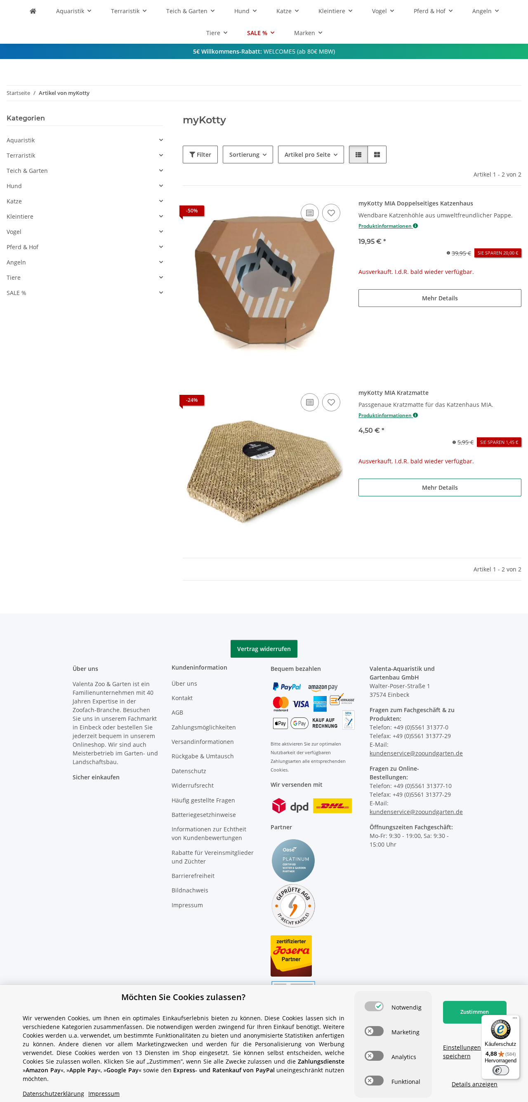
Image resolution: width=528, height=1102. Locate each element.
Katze (14, 201)
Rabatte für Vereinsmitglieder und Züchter (213, 857)
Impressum (187, 905)
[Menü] (515, 1020)
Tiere (14, 277)
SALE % (16, 293)
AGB (177, 712)
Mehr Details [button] (440, 298)
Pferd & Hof (22, 247)
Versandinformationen (203, 742)
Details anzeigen (474, 1084)
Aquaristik (21, 140)
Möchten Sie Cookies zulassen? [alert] (183, 997)
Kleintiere (20, 216)
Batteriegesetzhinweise (204, 815)
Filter (203, 154)
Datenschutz (189, 771)
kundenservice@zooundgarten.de (416, 753)
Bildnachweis (190, 890)
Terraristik (21, 155)
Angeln (16, 262)
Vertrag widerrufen (264, 649)
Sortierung (244, 154)
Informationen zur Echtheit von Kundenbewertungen (209, 833)
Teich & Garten (27, 171)
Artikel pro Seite (307, 154)
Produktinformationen (385, 225)
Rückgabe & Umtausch (203, 756)
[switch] (374, 1006)
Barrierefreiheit (193, 876)
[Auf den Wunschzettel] (331, 213)
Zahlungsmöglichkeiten (204, 727)
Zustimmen (474, 1011)
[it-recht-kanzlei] (293, 905)
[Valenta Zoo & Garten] (33, 11)
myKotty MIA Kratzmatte (393, 392)
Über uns (184, 683)
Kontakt (182, 698)
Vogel (14, 232)
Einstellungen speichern (462, 1051)
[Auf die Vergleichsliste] (310, 213)
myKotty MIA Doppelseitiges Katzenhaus (415, 203)
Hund (14, 186)
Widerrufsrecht (193, 785)
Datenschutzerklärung (53, 1093)
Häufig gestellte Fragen (203, 800)
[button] (358, 154)
